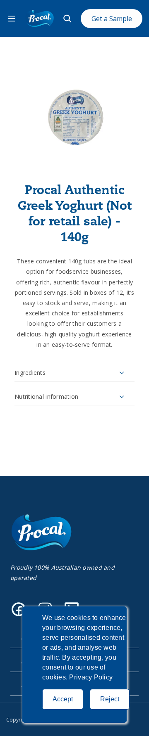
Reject (109, 699)
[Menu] (12, 19)
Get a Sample (111, 18)
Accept (63, 699)
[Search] (67, 18)
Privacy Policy (91, 677)
